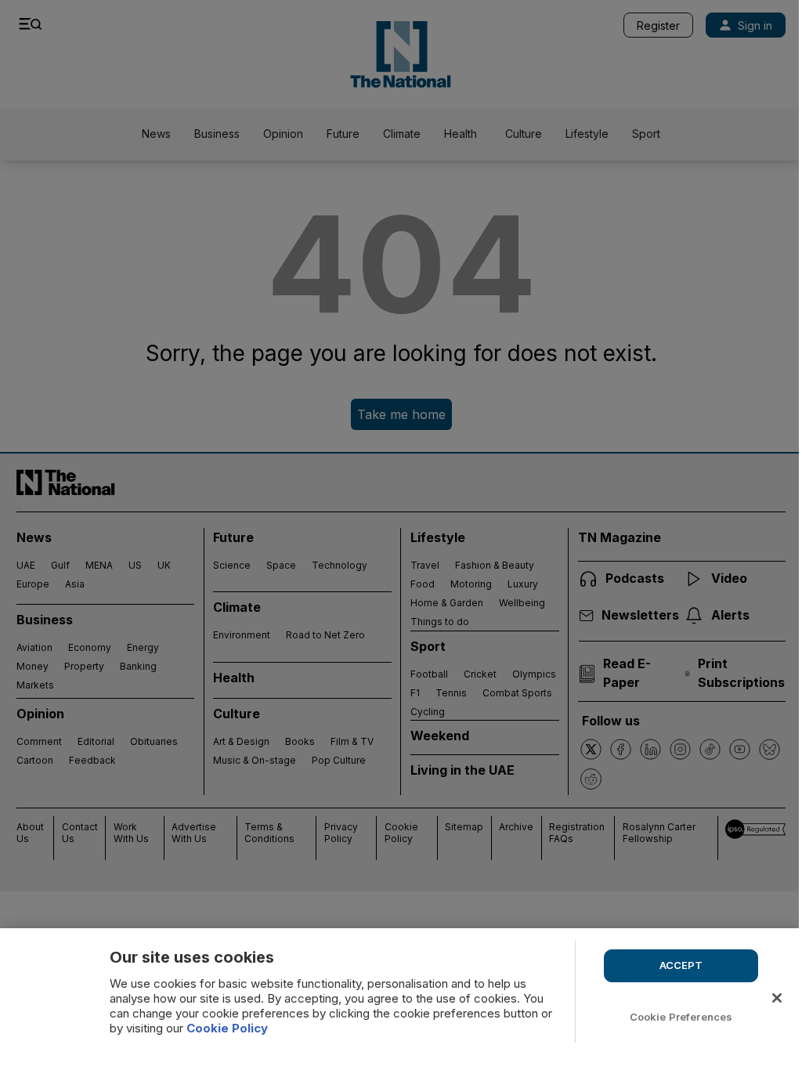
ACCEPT (681, 965)
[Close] (777, 998)
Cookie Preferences (681, 1016)
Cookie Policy (227, 1028)
